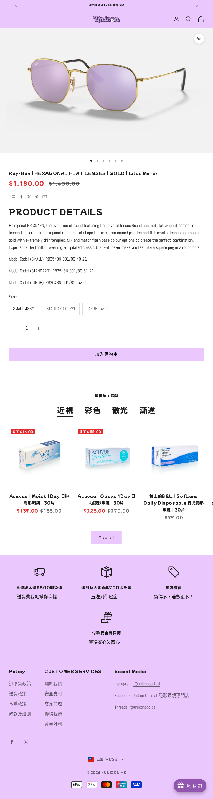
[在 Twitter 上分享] (29, 197)
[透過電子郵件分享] (44, 197)
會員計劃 (53, 724)
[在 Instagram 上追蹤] (26, 742)
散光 (120, 409)
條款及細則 (20, 714)
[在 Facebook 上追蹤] (11, 742)
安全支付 (53, 694)
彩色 (93, 409)
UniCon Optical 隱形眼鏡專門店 (160, 695)
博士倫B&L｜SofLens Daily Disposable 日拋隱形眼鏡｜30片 (174, 502)
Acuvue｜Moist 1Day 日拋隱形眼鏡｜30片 (39, 499)
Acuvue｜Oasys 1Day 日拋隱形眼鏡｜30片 (106, 499)
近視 (65, 409)
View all (106, 537)
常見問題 (53, 704)
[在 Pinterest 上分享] (37, 197)
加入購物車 (106, 354)
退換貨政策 (20, 684)
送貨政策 (18, 694)
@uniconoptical (146, 684)
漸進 (148, 409)
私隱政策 (18, 704)
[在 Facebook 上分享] (21, 197)
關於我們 (53, 684)
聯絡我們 (53, 714)
